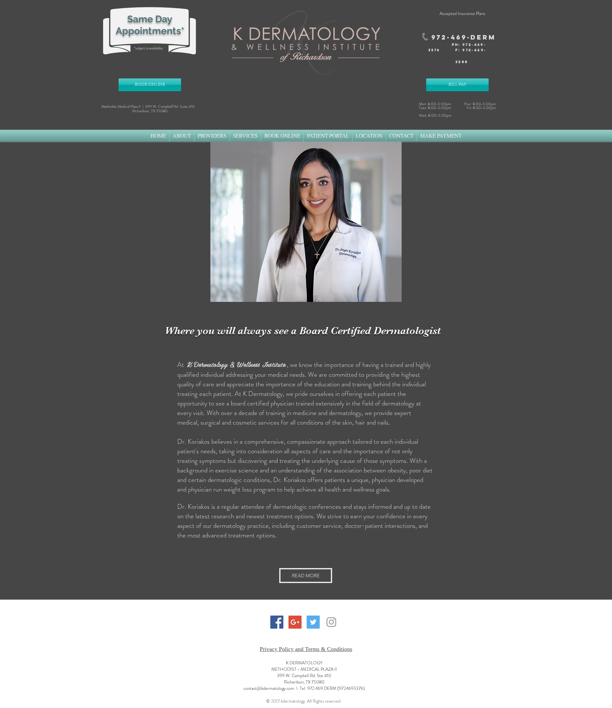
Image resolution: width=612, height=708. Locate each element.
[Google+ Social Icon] (295, 622)
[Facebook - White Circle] (291, 638)
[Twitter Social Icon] (313, 622)
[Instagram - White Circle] (320, 638)
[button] (182, 136)
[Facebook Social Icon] (276, 622)
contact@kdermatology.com (269, 688)
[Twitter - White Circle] (306, 638)
